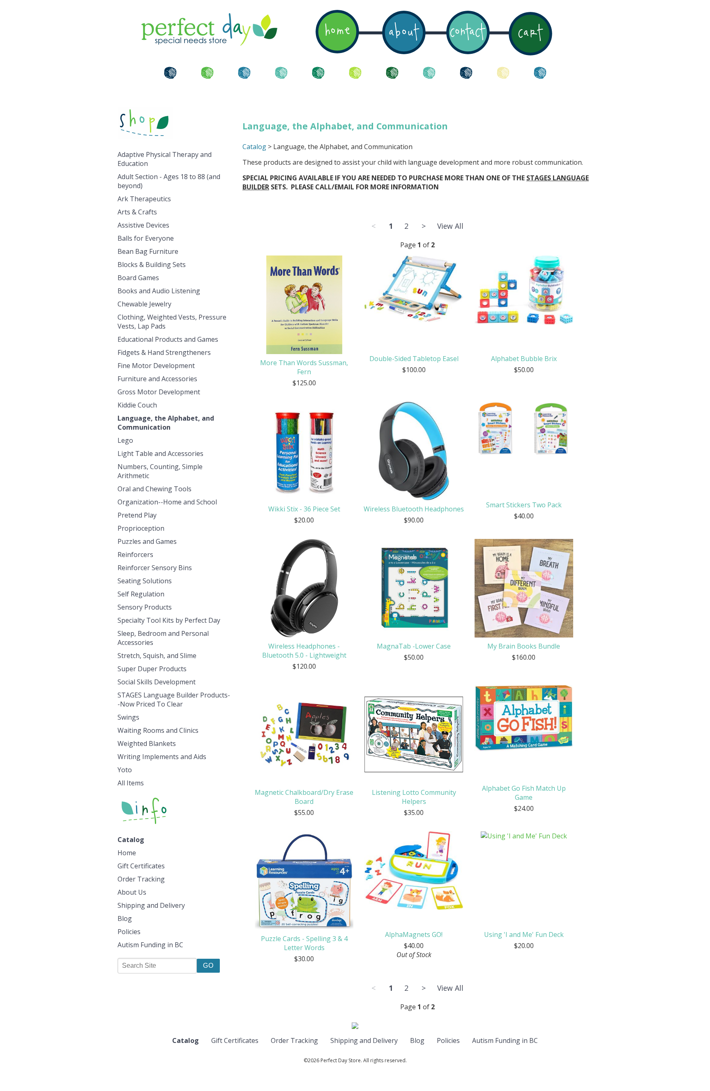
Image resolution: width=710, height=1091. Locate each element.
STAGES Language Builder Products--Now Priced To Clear (174, 700)
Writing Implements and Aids (162, 756)
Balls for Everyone (146, 238)
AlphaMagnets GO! (414, 934)
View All (450, 226)
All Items (131, 782)
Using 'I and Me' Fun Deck (524, 934)
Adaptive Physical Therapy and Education (165, 159)
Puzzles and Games (147, 541)
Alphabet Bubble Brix (524, 358)
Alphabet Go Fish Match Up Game (524, 793)
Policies (129, 931)
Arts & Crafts (137, 211)
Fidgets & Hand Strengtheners (164, 352)
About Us (132, 892)
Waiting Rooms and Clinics (158, 730)
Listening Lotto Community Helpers (414, 797)
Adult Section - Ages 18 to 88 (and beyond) (169, 181)
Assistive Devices (143, 225)
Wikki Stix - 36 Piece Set (304, 508)
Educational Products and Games (168, 339)
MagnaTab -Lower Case (414, 646)
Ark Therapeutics (144, 198)
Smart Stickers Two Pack (524, 504)
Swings (128, 717)
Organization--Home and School (167, 501)
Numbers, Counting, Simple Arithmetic (160, 471)
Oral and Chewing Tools (154, 488)
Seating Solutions (145, 580)
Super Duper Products (152, 668)
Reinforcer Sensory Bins (155, 567)
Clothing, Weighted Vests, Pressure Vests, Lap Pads (172, 322)
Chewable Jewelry (144, 303)
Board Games (138, 277)
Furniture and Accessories (157, 378)
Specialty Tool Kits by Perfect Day (169, 620)
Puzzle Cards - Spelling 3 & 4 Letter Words (304, 943)
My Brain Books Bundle (523, 646)
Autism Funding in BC (150, 944)
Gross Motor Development (159, 391)
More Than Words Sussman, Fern (304, 367)
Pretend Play (137, 515)
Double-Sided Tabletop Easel (414, 358)
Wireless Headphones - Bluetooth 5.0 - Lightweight (304, 651)
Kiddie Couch (137, 405)
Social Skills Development (157, 681)
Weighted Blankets (147, 743)
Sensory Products (145, 607)
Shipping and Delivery (151, 905)
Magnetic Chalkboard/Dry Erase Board (304, 797)
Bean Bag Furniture (148, 251)
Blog (125, 918)
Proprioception (141, 528)
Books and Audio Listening (159, 290)
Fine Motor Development (156, 365)
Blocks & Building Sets (152, 264)
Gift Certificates (141, 865)
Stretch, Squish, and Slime (157, 655)
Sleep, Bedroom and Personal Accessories (163, 638)
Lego (125, 440)
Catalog (131, 839)
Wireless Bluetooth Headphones (414, 508)
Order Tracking (141, 879)
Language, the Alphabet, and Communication (166, 423)
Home (127, 852)
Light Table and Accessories (160, 453)
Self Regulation (141, 593)
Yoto (125, 769)
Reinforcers (135, 554)
